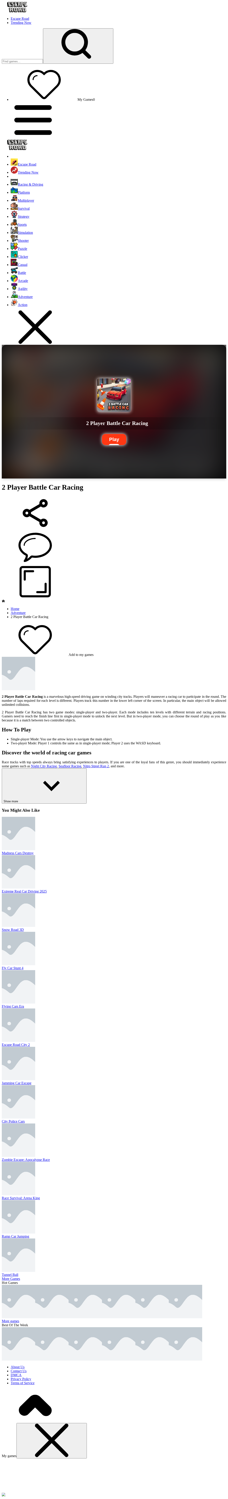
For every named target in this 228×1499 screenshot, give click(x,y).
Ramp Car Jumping (15, 1236)
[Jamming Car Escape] (52, 1317)
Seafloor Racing (70, 766)
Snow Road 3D (13, 930)
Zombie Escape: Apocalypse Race (26, 1160)
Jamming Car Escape (16, 1083)
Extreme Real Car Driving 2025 (24, 891)
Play (114, 439)
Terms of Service (23, 1383)
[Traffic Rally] (118, 1317)
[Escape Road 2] (85, 1359)
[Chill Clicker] (185, 1317)
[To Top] (35, 1421)
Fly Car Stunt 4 (12, 968)
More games (10, 1321)
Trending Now (21, 23)
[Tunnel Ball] (85, 1317)
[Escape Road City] (118, 1359)
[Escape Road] (18, 1359)
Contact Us (18, 1371)
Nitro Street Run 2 (96, 766)
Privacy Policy (21, 1379)
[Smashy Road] (185, 1359)
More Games (11, 1279)
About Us (17, 1367)
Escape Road (20, 19)
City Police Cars (13, 1121)
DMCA (16, 1375)
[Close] (51, 1440)
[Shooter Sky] (152, 1317)
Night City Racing (44, 766)
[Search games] (78, 46)
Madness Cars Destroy (18, 853)
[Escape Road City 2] (18, 1317)
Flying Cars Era (13, 1006)
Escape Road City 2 (16, 1045)
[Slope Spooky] (152, 1359)
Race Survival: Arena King (21, 1198)
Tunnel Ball (10, 1275)
